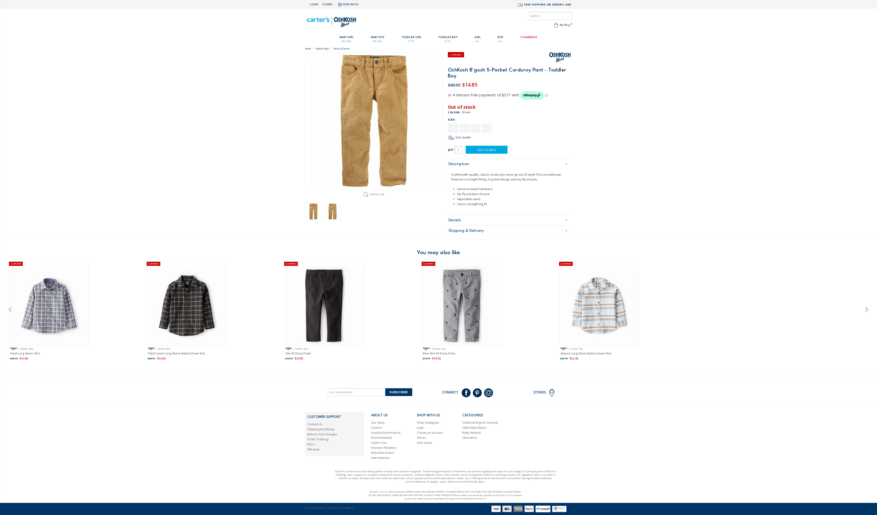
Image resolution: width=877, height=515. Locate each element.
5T (486, 128)
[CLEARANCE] (49, 306)
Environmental (381, 438)
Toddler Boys (322, 48)
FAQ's (311, 444)
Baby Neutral (471, 432)
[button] (12, 309)
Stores (327, 4)
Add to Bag (486, 150)
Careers (377, 427)
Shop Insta (350, 4)
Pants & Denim (341, 48)
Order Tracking (317, 439)
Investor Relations (384, 448)
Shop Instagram (428, 422)
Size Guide (463, 137)
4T (475, 128)
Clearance (469, 438)
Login (314, 4)
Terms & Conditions (340, 508)
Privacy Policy (314, 508)
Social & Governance (386, 432)
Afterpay (313, 449)
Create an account (430, 432)
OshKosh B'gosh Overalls (480, 422)
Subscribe (398, 392)
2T (453, 128)
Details (455, 220)
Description (459, 164)
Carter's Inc (379, 443)
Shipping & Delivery (466, 231)
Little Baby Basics (474, 427)
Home (308, 48)
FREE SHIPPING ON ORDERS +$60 (547, 4)
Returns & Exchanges (322, 434)
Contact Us (314, 424)
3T (464, 128)
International (380, 458)
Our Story (378, 422)
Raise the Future (382, 453)
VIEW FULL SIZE (376, 194)
